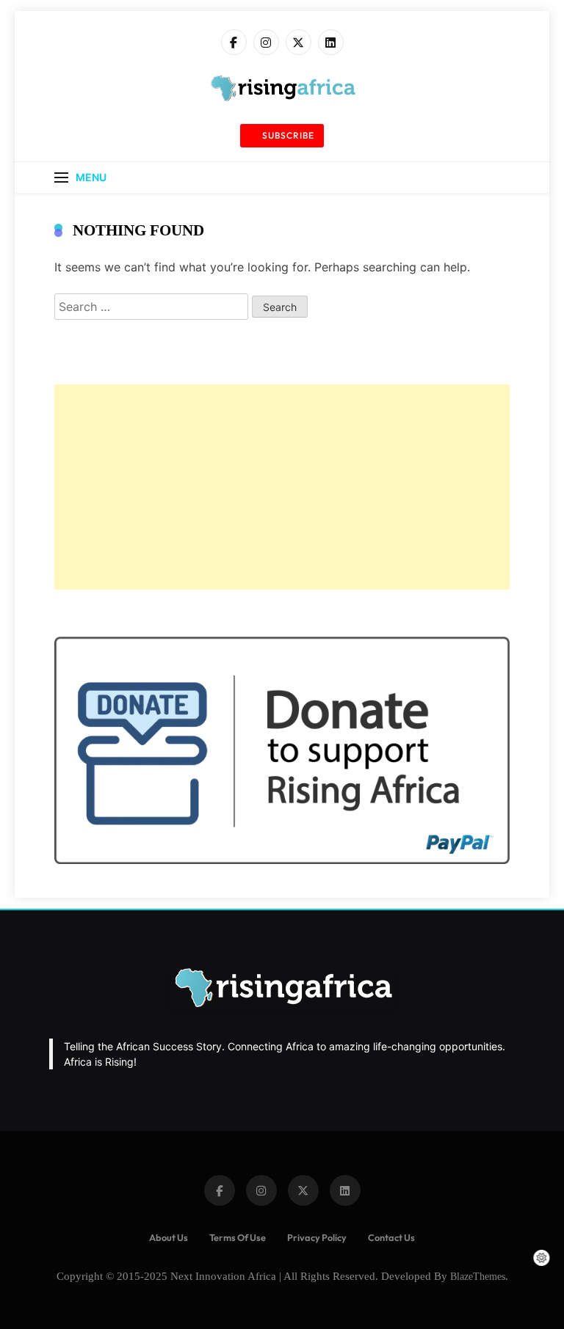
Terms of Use (237, 1237)
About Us (168, 1237)
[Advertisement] (282, 487)
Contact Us (391, 1237)
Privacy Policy (317, 1237)
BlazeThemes (477, 1276)
